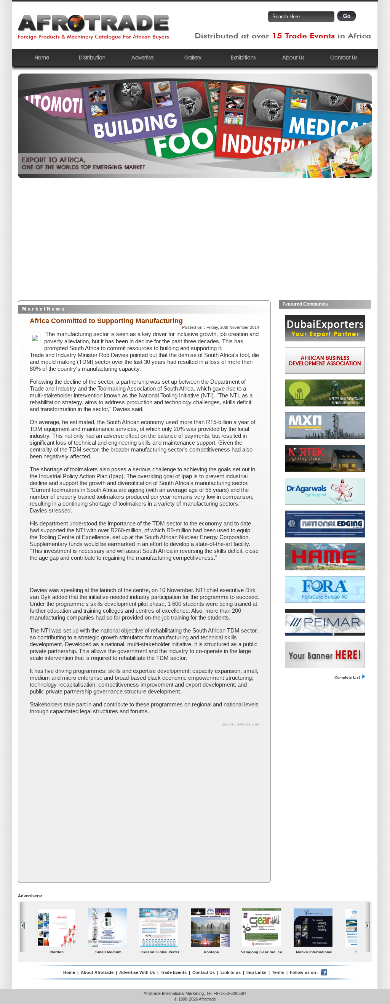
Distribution (92, 57)
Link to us (231, 972)
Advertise (142, 57)
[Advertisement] (195, 243)
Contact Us (343, 57)
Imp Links (256, 972)
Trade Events (174, 972)
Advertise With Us (137, 972)
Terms (278, 972)
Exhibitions (243, 57)
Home (42, 57)
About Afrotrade (97, 972)
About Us (293, 57)
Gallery (192, 57)
